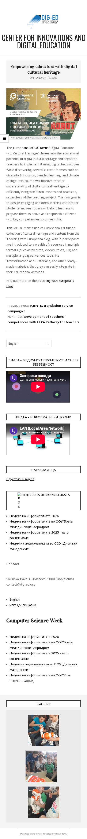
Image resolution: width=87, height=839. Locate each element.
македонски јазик (23, 605)
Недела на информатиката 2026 (34, 516)
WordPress (60, 833)
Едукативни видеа (20, 479)
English (15, 599)
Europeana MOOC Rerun (31, 148)
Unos (39, 833)
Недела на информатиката (45, 494)
